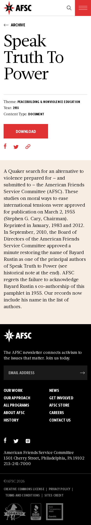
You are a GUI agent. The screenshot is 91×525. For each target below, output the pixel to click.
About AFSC (14, 413)
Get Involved (61, 398)
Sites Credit (54, 495)
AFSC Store (59, 405)
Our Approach (17, 398)
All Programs (16, 405)
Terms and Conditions (22, 495)
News (54, 390)
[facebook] (5, 146)
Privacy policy (59, 489)
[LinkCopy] (27, 146)
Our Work (13, 390)
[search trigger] (69, 8)
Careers (56, 413)
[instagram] (27, 440)
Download (26, 131)
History (11, 420)
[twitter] (15, 146)
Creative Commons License (24, 489)
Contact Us (60, 420)
